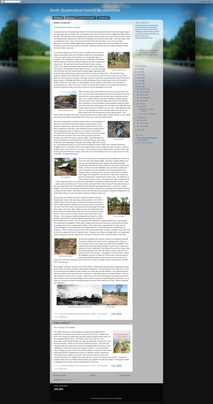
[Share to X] (116, 314)
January (143, 126)
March (142, 120)
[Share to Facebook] (118, 314)
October (143, 95)
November (143, 92)
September (144, 98)
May (141, 117)
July (141, 103)
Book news (70, 18)
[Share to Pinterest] (120, 314)
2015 (140, 83)
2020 (140, 69)
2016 (140, 81)
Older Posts (124, 375)
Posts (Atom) (68, 380)
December (143, 89)
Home (93, 375)
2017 (140, 78)
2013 (140, 130)
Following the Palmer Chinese (67, 27)
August (142, 101)
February (143, 123)
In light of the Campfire (86, 18)
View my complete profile (144, 143)
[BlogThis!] (114, 314)
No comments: (103, 314)
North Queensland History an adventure (85, 10)
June (141, 106)
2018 (140, 75)
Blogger (119, 398)
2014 (140, 86)
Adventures (58, 18)
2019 (140, 72)
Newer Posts (60, 375)
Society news (103, 18)
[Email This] (112, 314)
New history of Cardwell (64, 327)
